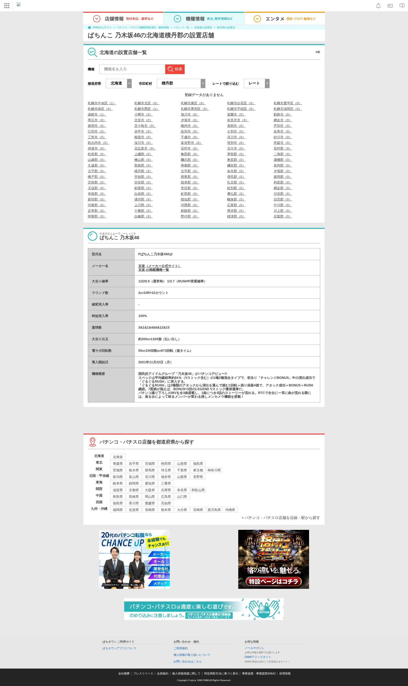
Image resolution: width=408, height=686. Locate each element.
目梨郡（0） (283, 216)
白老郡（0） (143, 193)
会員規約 (162, 673)
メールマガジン (254, 648)
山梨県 (182, 477)
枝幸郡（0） (190, 182)
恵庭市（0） (283, 142)
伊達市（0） (97, 148)
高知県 (166, 503)
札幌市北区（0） (146, 103)
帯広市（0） (97, 120)
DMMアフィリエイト (258, 657)
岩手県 (134, 463)
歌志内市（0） (99, 142)
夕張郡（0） (283, 171)
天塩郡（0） (97, 188)
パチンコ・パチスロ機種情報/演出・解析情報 (142, 27)
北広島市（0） (145, 148)
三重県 (166, 483)
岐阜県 (118, 483)
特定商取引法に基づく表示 (221, 673)
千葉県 (182, 470)
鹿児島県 (214, 510)
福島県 (198, 463)
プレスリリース (143, 673)
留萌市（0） (97, 125)
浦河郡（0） (143, 199)
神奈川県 (214, 470)
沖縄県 (230, 510)
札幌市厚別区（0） (195, 108)
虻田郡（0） (190, 193)
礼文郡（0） (236, 182)
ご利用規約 (181, 648)
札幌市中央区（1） (102, 103)
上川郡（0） (143, 205)
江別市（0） (97, 131)
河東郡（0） (97, 205)
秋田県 (166, 463)
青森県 (118, 463)
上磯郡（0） (143, 154)
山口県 (182, 496)
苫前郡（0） (97, 182)
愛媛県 (150, 503)
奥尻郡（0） (236, 159)
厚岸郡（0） (236, 210)
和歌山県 (198, 490)
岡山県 (150, 496)
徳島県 (118, 503)
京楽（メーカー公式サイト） (159, 266)
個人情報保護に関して (186, 673)
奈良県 (182, 490)
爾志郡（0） (190, 159)
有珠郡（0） (97, 193)
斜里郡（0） (143, 188)
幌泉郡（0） (236, 199)
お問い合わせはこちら (188, 661)
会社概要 (124, 673)
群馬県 (150, 470)
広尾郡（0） (236, 205)
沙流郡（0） (283, 193)
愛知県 (150, 483)
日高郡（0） (283, 199)
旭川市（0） (190, 114)
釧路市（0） (283, 114)
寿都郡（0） (190, 165)
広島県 (166, 496)
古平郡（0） (190, 171)
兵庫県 (166, 490)
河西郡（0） (190, 205)
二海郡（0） (283, 154)
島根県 (134, 496)
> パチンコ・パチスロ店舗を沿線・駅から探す (281, 518)
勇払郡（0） (236, 193)
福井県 (166, 477)
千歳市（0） (190, 137)
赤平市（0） (143, 131)
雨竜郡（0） (190, 176)
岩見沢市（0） (238, 120)
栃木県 (134, 470)
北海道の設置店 (203, 27)
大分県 (182, 510)
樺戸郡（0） (97, 176)
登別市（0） (236, 142)
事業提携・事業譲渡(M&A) (259, 673)
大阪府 (150, 490)
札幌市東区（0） (193, 103)
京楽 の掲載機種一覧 (153, 270)
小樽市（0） (143, 114)
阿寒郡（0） (97, 216)
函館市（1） (97, 114)
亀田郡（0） (190, 154)
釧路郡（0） (190, 210)
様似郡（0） (190, 199)
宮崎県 (198, 510)
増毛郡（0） (236, 176)
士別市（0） (236, 131)
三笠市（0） (97, 137)
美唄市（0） (236, 125)
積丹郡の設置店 (226, 27)
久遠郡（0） (97, 165)
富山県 (134, 477)
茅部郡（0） (236, 154)
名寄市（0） (283, 131)
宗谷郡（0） (143, 182)
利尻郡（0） (283, 182)
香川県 (134, 503)
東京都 (198, 470)
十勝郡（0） (143, 210)
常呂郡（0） (190, 188)
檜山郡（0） (143, 159)
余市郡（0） (236, 171)
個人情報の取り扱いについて (192, 655)
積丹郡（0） (143, 171)
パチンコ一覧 (181, 27)
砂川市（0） (283, 137)
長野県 (198, 477)
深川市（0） (143, 142)
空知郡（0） (143, 176)
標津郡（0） (236, 216)
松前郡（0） (97, 154)
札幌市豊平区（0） (288, 103)
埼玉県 (166, 470)
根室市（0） (143, 137)
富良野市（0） (192, 142)
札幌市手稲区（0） (241, 108)
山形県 (182, 463)
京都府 (134, 490)
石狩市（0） (190, 148)
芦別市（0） (283, 125)
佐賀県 (134, 510)
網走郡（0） (283, 188)
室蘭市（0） (236, 114)
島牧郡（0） (143, 165)
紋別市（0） (190, 131)
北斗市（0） (236, 148)
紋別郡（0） (236, 188)
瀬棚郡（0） (283, 159)
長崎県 (150, 510)
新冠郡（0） (97, 199)
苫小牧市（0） (145, 125)
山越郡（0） (97, 159)
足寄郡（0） (97, 210)
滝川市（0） (236, 137)
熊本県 (166, 510)
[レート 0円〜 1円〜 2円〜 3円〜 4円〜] (257, 83)
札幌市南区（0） (100, 108)
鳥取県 (118, 496)
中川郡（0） (283, 205)
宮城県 (150, 463)
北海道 (118, 457)
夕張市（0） (190, 120)
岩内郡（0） (283, 165)
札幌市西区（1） (146, 108)
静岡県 (134, 483)
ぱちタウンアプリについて (119, 648)
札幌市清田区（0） (288, 108)
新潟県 (118, 477)
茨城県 (118, 470)
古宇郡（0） (97, 171)
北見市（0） (143, 120)
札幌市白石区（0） (241, 103)
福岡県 (118, 510)
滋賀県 (118, 490)
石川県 (150, 477)
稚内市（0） (190, 125)
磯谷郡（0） (236, 165)
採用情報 (285, 673)
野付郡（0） (190, 216)
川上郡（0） (283, 210)
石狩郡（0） (283, 148)
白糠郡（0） (143, 216)
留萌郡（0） (283, 176)
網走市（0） (283, 120)
